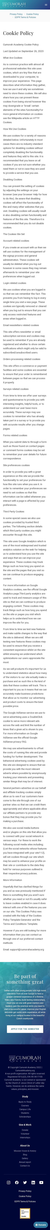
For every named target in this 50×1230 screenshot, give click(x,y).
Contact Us (25, 1166)
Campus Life (25, 1109)
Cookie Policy (32, 14)
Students (25, 1113)
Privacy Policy (16, 14)
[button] (46, 4)
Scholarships (25, 1116)
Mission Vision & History (25, 1151)
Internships (25, 1137)
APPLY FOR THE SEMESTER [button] (25, 1029)
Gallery (25, 1158)
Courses (25, 1105)
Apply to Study (25, 1102)
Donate (25, 1130)
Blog (25, 1154)
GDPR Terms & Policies (25, 17)
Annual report (25, 1162)
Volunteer (25, 1134)
